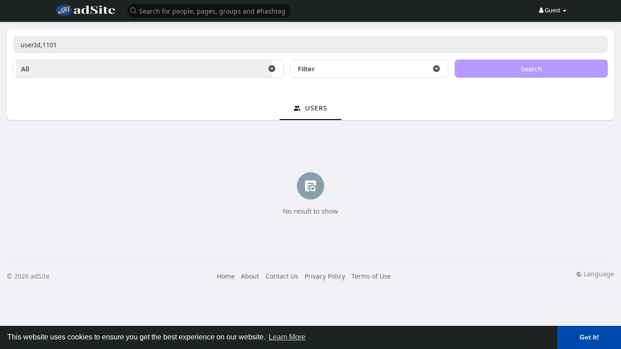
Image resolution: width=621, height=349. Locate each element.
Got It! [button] (589, 337)
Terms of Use (371, 276)
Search (531, 68)
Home (226, 276)
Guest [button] (552, 10)
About (250, 276)
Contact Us (281, 276)
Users (314, 107)
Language (598, 274)
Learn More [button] (287, 337)
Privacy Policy (325, 276)
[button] (209, 10)
